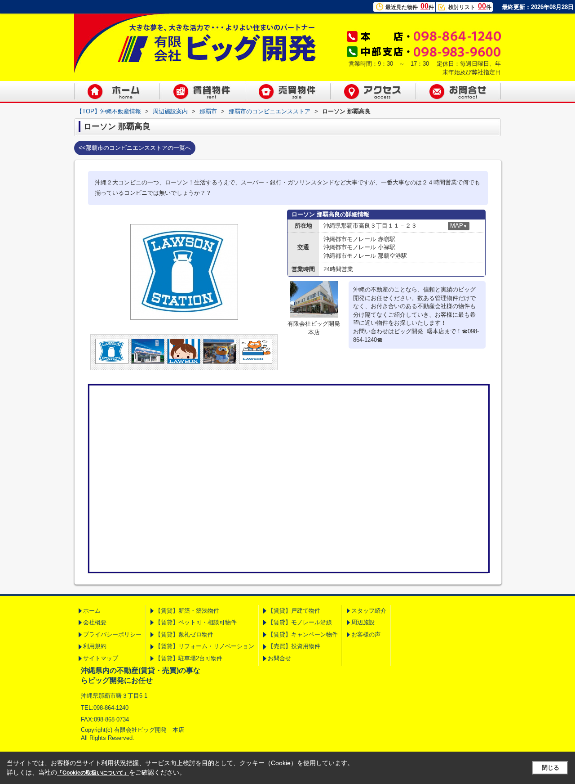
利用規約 (94, 646)
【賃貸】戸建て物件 (294, 610)
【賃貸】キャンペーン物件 (303, 634)
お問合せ (279, 658)
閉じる (550, 767)
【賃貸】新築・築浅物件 (187, 610)
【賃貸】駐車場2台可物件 (188, 658)
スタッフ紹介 (368, 610)
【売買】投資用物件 (294, 646)
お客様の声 (365, 634)
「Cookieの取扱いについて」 (93, 773)
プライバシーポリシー (112, 634)
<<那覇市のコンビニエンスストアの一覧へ (135, 147)
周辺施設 (363, 622)
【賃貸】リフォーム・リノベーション (204, 646)
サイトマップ (100, 658)
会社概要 (94, 622)
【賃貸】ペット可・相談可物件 (196, 622)
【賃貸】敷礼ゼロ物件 (184, 634)
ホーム (92, 610)
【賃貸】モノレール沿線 (300, 622)
